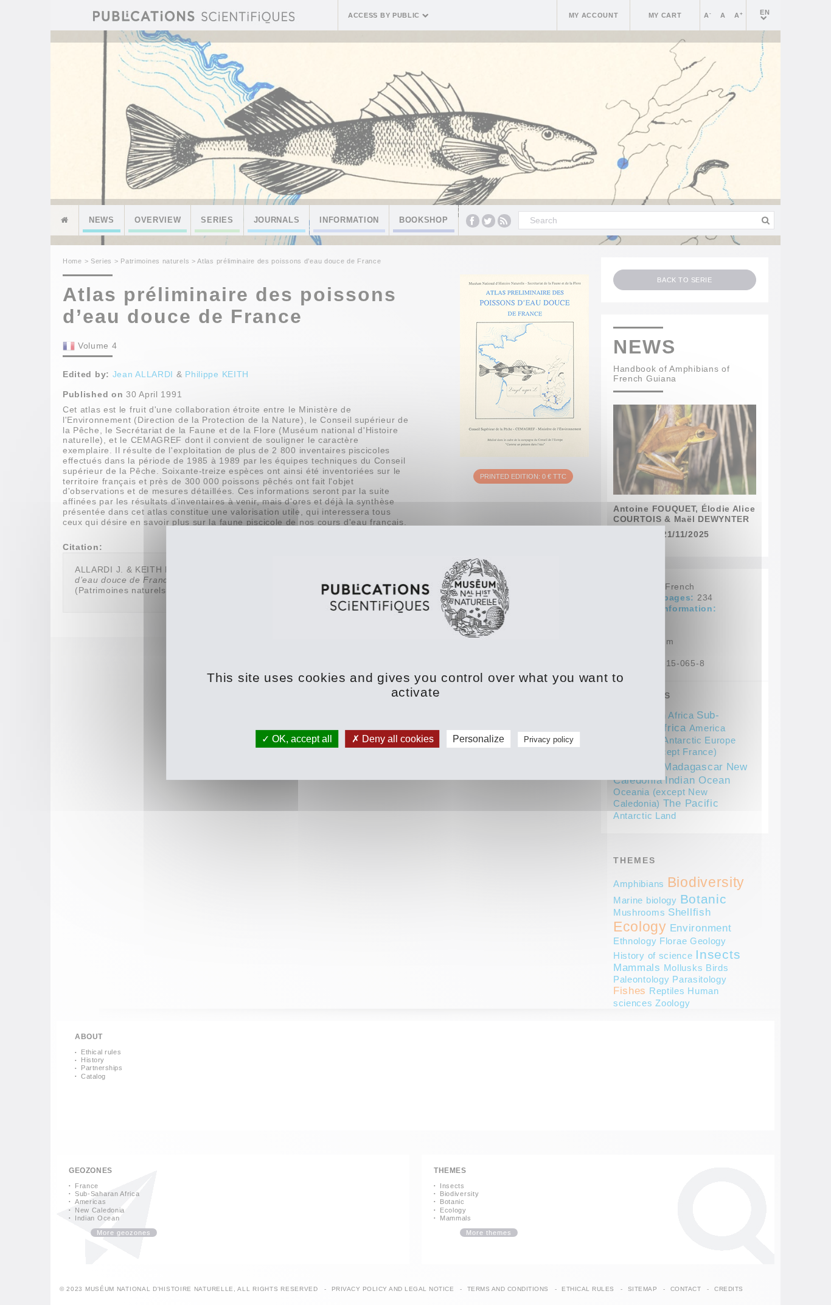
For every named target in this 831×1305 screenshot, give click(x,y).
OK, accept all (300, 738)
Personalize (478, 738)
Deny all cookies (397, 738)
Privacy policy (549, 738)
